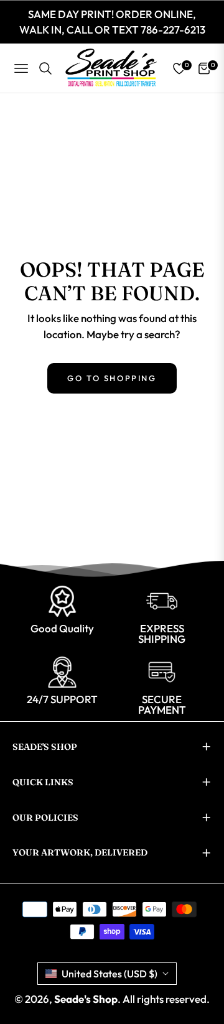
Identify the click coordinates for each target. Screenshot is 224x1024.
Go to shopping (111, 378)
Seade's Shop (86, 998)
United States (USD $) (109, 973)
